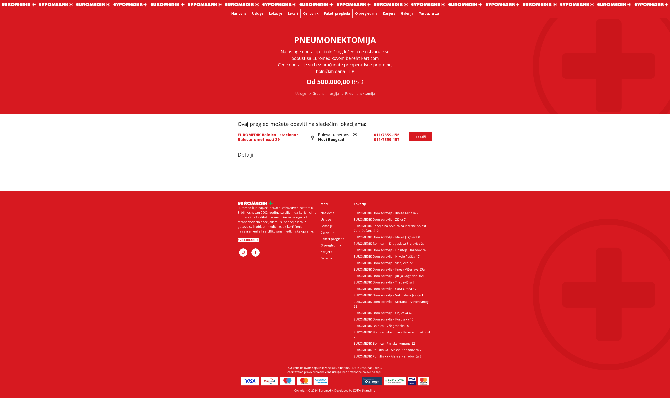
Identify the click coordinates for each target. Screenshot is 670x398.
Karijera (326, 252)
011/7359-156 (387, 134)
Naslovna (327, 213)
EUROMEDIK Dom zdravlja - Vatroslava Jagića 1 (388, 295)
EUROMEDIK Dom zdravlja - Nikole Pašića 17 (386, 256)
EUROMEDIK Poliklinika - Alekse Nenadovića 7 (387, 350)
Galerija (326, 258)
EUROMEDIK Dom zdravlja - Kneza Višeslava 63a (389, 269)
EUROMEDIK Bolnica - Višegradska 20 (381, 326)
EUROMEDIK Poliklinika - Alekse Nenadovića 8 (387, 356)
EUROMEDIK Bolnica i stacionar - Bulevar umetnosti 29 (392, 334)
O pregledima (331, 245)
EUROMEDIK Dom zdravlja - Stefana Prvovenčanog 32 (391, 304)
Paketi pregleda (332, 239)
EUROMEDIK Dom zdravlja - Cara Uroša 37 (385, 289)
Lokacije (327, 226)
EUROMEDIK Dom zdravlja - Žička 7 (379, 219)
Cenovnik (327, 232)
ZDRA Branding (364, 390)
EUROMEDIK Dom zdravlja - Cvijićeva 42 (383, 313)
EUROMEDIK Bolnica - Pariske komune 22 (384, 343)
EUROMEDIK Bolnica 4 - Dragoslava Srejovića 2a (389, 243)
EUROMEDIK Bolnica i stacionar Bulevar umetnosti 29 (268, 137)
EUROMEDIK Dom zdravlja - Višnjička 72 (383, 263)
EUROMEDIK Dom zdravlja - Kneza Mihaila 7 (386, 213)
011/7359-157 (387, 139)
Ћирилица (429, 13)
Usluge (326, 219)
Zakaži (421, 137)
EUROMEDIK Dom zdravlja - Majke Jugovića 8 (387, 237)
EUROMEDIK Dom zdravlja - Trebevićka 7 (384, 282)
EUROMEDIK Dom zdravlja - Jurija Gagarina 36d (389, 276)
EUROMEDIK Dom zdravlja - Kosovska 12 (384, 319)
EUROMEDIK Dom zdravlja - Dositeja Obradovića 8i (391, 250)
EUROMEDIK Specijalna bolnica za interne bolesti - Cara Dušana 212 (391, 228)
